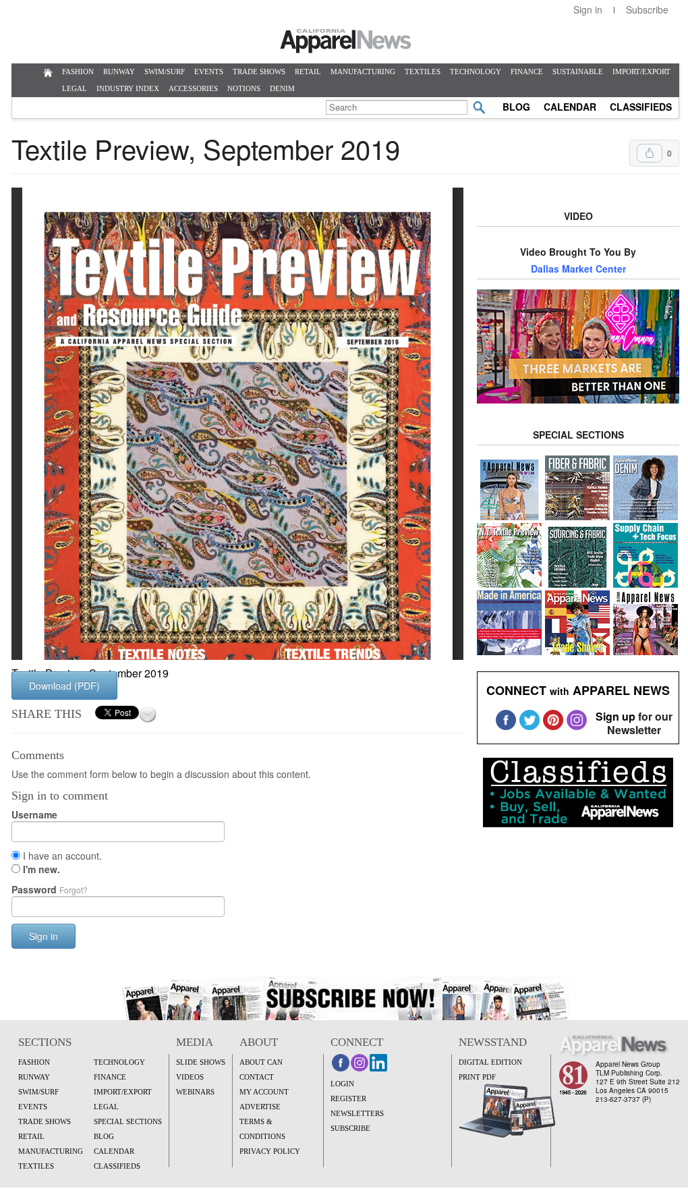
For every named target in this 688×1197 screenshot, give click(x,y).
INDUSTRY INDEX (127, 88)
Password (49, 889)
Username (34, 814)
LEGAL (74, 88)
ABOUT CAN (261, 1062)
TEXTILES (422, 71)
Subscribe (647, 9)
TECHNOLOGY (475, 71)
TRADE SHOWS (259, 71)
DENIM (282, 88)
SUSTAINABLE (577, 71)
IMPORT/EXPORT (641, 71)
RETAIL (308, 71)
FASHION (78, 71)
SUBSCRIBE (350, 1128)
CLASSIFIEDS (641, 106)
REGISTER (348, 1098)
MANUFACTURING (363, 71)
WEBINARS (195, 1092)
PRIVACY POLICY (269, 1151)
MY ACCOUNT (264, 1092)
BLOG (516, 106)
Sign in (587, 9)
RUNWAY (119, 71)
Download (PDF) (64, 685)
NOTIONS (243, 88)
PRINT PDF (477, 1077)
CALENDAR (570, 106)
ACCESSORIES (193, 88)
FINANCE (527, 71)
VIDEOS (190, 1077)
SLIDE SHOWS (200, 1062)
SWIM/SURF (164, 71)
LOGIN (342, 1084)
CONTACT (256, 1077)
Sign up (615, 716)
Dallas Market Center (578, 268)
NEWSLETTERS (357, 1113)
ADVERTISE (260, 1107)
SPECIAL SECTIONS (128, 1121)
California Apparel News (345, 41)
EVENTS (208, 71)
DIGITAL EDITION (490, 1062)
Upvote (649, 153)
